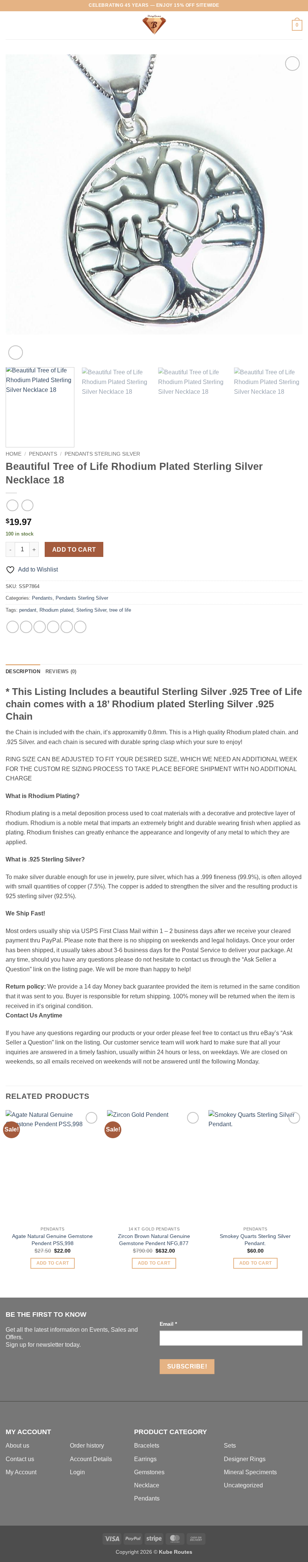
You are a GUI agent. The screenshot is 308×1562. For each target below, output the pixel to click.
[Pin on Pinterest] (66, 627)
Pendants (43, 454)
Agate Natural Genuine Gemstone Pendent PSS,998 (52, 1239)
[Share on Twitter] (39, 627)
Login (77, 1472)
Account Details (91, 1459)
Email (168, 1324)
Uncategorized (243, 1485)
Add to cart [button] (52, 1263)
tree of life (120, 610)
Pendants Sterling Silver (102, 454)
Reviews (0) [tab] (61, 671)
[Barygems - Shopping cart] (154, 25)
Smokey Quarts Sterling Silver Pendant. (255, 1239)
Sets (230, 1445)
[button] (10, 25)
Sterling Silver (91, 610)
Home (13, 454)
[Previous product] (27, 505)
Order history (87, 1445)
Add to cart (74, 549)
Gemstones (149, 1472)
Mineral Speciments (250, 1472)
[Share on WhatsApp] (12, 627)
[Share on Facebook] (26, 627)
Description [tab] (23, 671)
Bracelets (146, 1445)
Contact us (20, 1459)
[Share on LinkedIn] (80, 627)
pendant (27, 610)
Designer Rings (245, 1459)
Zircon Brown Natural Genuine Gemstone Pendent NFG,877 (154, 1239)
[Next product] (12, 505)
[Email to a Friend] (53, 627)
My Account (21, 1472)
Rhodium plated (56, 610)
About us (17, 1445)
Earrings (145, 1459)
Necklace (146, 1485)
